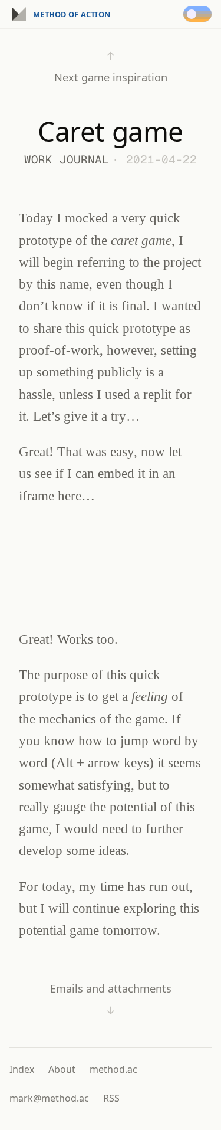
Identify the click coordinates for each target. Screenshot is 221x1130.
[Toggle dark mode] (199, 14)
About (61, 1069)
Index (21, 1069)
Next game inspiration (110, 66)
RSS (111, 1098)
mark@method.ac (49, 1098)
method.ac (113, 1069)
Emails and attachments (110, 999)
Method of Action (71, 14)
